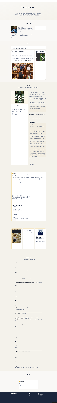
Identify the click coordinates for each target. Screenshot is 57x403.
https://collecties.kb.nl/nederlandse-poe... (17, 216)
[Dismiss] (56, 402)
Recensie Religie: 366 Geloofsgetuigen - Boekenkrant (35, 118)
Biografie (30, 395)
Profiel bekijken (21, 387)
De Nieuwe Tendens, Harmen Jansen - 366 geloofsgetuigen (19, 48)
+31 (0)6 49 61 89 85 (21, 385)
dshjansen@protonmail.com (22, 383)
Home (29, 394)
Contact (29, 398)
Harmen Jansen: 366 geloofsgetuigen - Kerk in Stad (35, 117)
